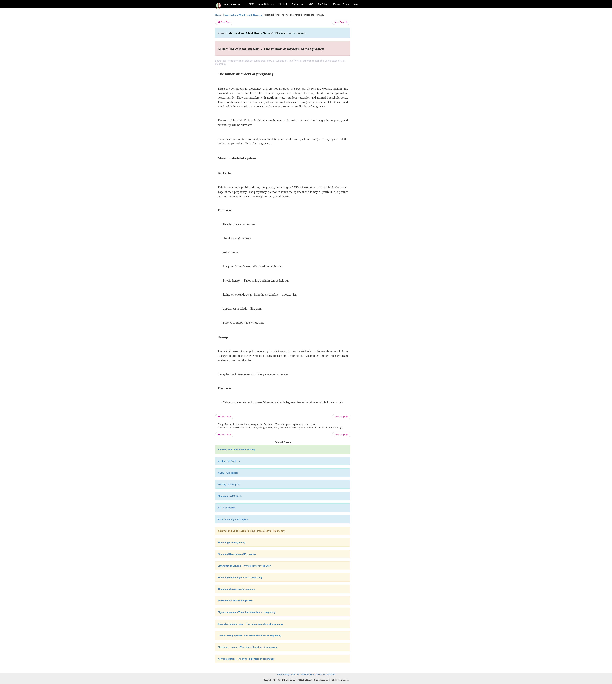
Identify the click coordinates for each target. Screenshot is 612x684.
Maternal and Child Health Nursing (243, 15)
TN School (323, 4)
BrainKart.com (233, 4)
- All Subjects (229, 461)
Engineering (297, 4)
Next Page (340, 22)
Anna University (266, 4)
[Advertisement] (376, 61)
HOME (250, 4)
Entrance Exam (341, 4)
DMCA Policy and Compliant (322, 674)
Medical (283, 4)
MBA (310, 4)
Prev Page (225, 22)
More (356, 4)
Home (218, 15)
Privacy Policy (283, 674)
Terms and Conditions (299, 674)
